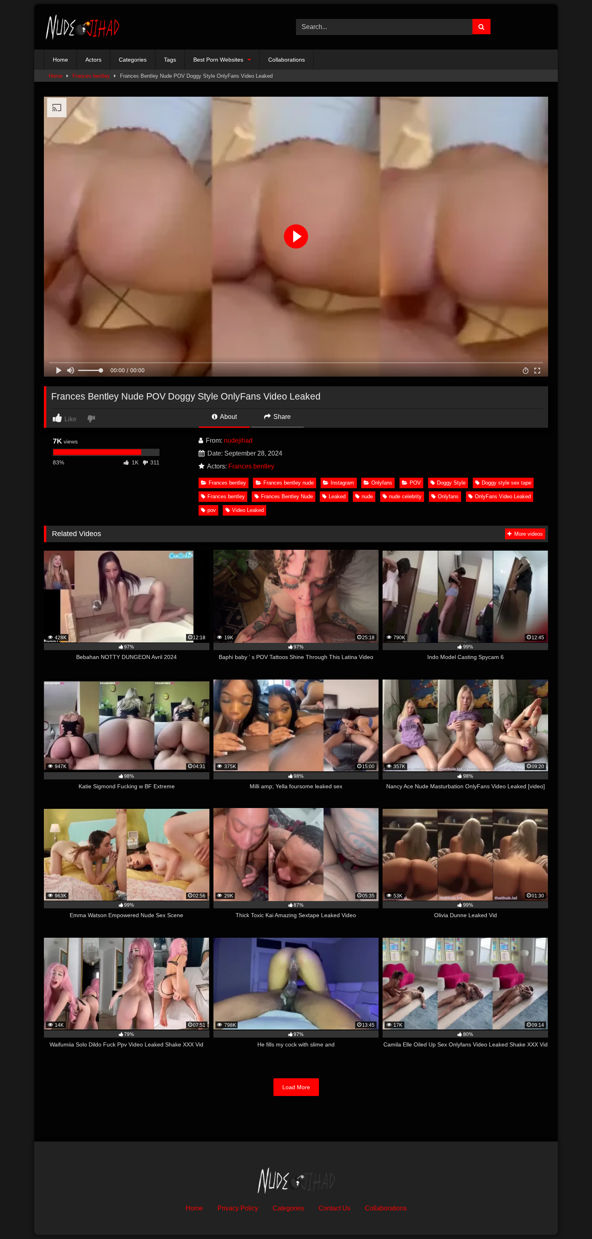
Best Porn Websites (218, 59)
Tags (170, 59)
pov (211, 510)
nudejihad (238, 440)
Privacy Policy (237, 1208)
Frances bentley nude (288, 483)
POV (415, 483)
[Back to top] (567, 1215)
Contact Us (334, 1208)
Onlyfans (381, 483)
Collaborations (286, 59)
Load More (296, 1087)
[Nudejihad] (82, 26)
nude (367, 496)
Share (281, 416)
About (228, 416)
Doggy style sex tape (506, 483)
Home (60, 59)
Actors (93, 59)
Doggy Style (451, 483)
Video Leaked (248, 510)
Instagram (342, 483)
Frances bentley (91, 76)
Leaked (337, 496)
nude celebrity (405, 496)
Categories (133, 59)
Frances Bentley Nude (287, 496)
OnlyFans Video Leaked (503, 496)
